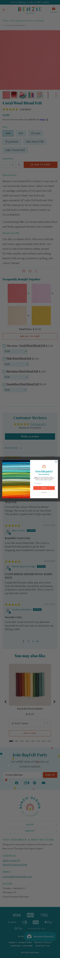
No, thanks (43, 492)
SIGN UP (44, 488)
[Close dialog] (56, 461)
